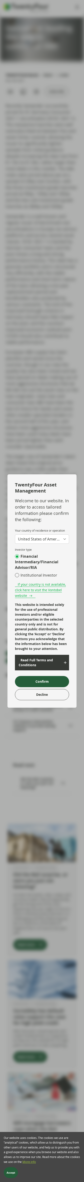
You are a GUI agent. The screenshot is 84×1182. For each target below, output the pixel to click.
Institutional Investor (39, 575)
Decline (42, 694)
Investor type (23, 549)
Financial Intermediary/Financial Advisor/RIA (36, 562)
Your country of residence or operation (40, 530)
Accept (11, 1172)
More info (29, 1162)
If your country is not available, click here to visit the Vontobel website (40, 590)
